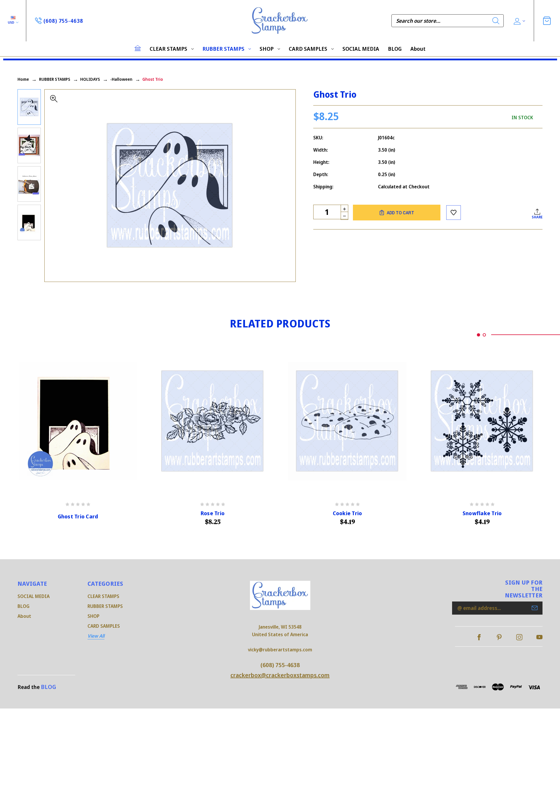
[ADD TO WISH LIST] (453, 212)
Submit (534, 608)
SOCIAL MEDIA (360, 48)
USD (11, 22)
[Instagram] (519, 637)
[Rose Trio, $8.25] (212, 421)
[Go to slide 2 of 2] (484, 334)
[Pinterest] (499, 637)
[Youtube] (539, 637)
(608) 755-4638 (280, 665)
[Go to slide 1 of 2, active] (478, 334)
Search (495, 20)
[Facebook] (479, 637)
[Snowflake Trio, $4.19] (482, 421)
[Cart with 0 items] (547, 20)
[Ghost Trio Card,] (78, 421)
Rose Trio (213, 513)
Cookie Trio (347, 513)
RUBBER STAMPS (223, 48)
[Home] (137, 48)
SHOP (267, 48)
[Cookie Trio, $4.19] (347, 421)
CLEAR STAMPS (168, 48)
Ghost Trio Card (78, 516)
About (418, 48)
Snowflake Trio (482, 513)
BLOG (395, 48)
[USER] (518, 21)
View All (96, 636)
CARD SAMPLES (308, 48)
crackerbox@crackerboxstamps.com (280, 675)
